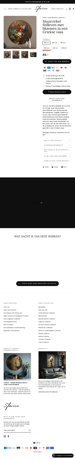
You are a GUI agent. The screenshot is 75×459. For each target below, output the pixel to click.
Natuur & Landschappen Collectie (49, 330)
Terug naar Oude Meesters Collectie (38, 283)
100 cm (46, 48)
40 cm (46, 43)
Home (44, 18)
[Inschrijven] (30, 430)
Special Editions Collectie (47, 319)
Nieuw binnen (43, 316)
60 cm (54, 43)
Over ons (7, 307)
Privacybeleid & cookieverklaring (14, 328)
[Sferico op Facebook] (8, 436)
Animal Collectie (44, 336)
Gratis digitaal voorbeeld (12, 319)
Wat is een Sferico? (53, 140)
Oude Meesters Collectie (56, 18)
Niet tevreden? (9, 325)
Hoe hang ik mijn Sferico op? (56, 150)
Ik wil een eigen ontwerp (55, 156)
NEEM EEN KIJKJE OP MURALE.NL (48, 392)
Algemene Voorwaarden (11, 330)
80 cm (63, 43)
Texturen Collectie (45, 339)
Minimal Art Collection (46, 328)
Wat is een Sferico (19, 217)
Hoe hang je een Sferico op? (13, 313)
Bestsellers (42, 307)
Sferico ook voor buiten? (56, 161)
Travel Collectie (44, 342)
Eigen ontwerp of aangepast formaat (16, 316)
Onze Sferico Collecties (20, 9)
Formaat (47, 39)
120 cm (55, 48)
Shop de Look (43, 310)
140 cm (64, 48)
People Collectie (44, 333)
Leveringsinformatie (53, 145)
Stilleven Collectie (44, 322)
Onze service (57, 9)
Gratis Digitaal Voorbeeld (57, 99)
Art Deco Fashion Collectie (47, 325)
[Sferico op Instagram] (5, 436)
